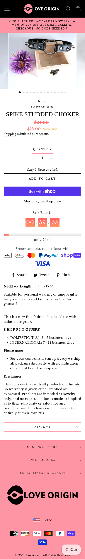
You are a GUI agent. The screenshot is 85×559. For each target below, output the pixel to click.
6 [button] (38, 93)
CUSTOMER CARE (42, 447)
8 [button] (45, 93)
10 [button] (52, 93)
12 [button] (59, 93)
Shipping (10, 134)
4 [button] (31, 93)
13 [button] (62, 93)
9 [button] (48, 93)
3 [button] (27, 93)
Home (41, 101)
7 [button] (41, 93)
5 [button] (34, 93)
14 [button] (66, 93)
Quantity (42, 149)
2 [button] (24, 93)
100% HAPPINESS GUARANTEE (42, 473)
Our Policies (42, 460)
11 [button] (55, 93)
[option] (42, 25)
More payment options (42, 201)
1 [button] (20, 92)
